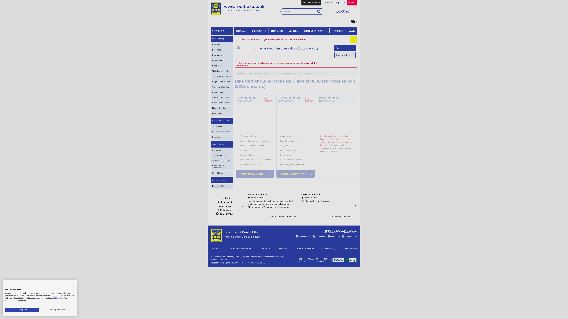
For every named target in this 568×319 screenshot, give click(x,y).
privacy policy (39, 298)
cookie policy (57, 298)
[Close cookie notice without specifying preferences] (73, 285)
